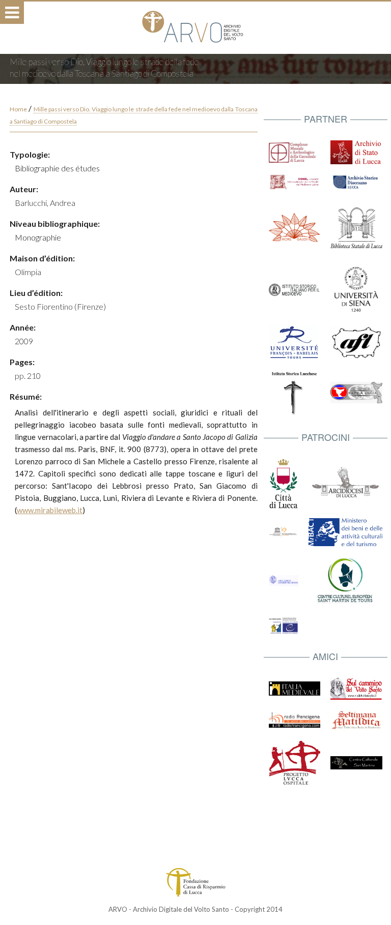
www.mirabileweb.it (49, 510)
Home (18, 109)
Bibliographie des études (57, 168)
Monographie (38, 237)
